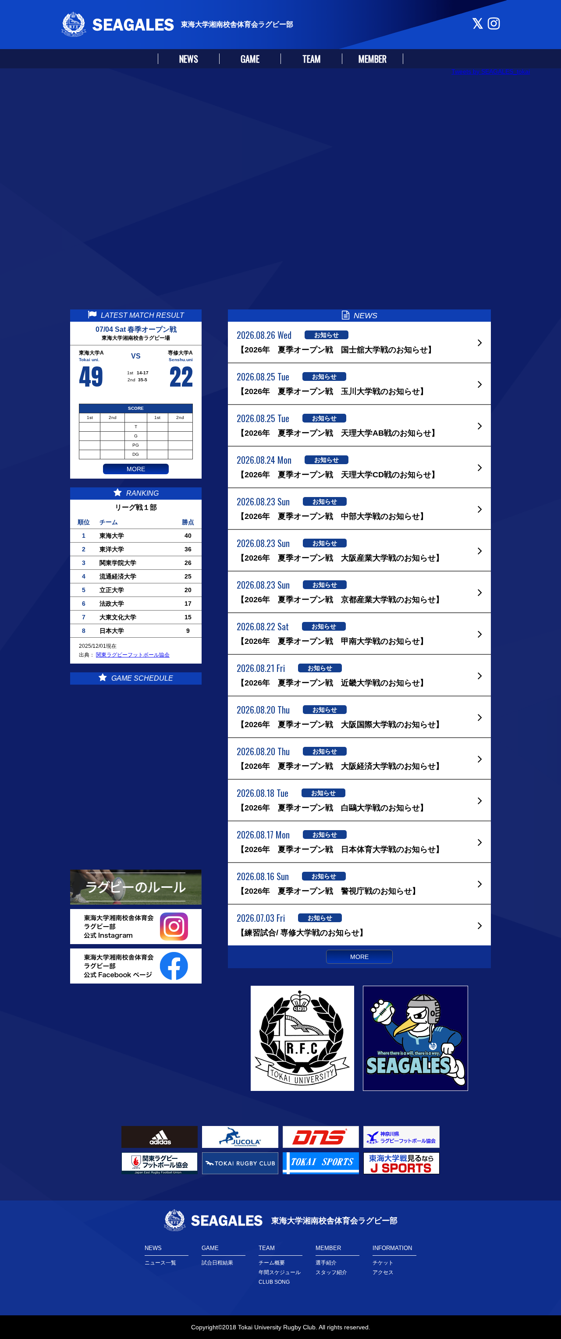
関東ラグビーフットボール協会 (133, 655)
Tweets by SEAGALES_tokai (490, 71)
